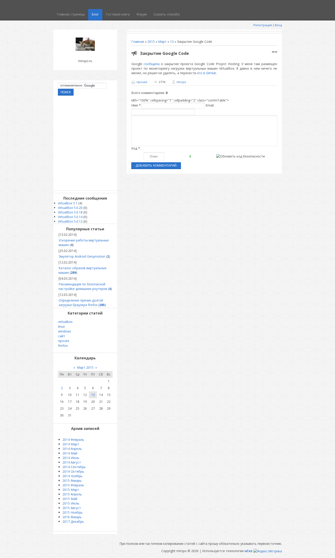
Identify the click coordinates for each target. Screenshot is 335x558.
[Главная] (85, 49)
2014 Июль (70, 458)
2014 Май (69, 453)
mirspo (181, 82)
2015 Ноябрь (72, 512)
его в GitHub (206, 73)
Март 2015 (85, 367)
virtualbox (65, 322)
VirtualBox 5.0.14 (70, 217)
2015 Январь (72, 480)
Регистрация (262, 25)
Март (162, 41)
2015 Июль (70, 503)
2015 (151, 41)
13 (172, 41)
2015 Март (70, 489)
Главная (137, 41)
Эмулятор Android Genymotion (82, 256)
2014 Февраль (73, 439)
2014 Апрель (72, 448)
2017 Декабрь (73, 521)
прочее (142, 82)
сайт (61, 336)
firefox (63, 345)
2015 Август (71, 508)
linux (61, 326)
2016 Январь (72, 517)
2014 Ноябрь (72, 476)
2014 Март (70, 444)
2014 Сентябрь (74, 467)
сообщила (152, 64)
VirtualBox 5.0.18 (70, 212)
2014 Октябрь (73, 471)
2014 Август (71, 462)
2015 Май (69, 499)
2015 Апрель (72, 494)
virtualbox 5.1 (67, 203)
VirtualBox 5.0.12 (70, 221)
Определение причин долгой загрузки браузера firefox (81, 302)
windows (64, 331)
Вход (278, 25)
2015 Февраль (73, 485)
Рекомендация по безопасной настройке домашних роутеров (83, 286)
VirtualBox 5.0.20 (70, 207)
